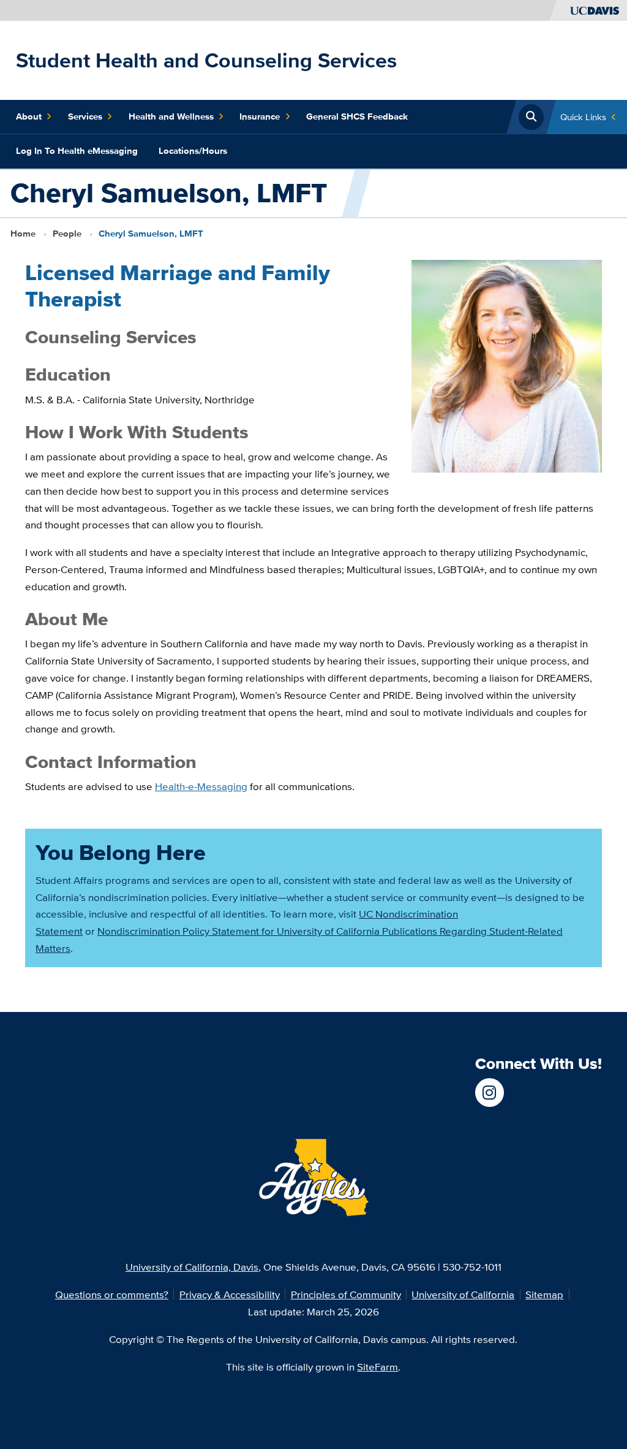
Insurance (259, 116)
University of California (462, 1294)
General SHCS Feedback (357, 116)
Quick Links (583, 116)
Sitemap (544, 1294)
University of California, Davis (192, 1266)
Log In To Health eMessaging (77, 151)
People (67, 233)
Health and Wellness (171, 116)
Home (23, 233)
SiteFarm (377, 1366)
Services (85, 116)
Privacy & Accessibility (229, 1294)
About (29, 116)
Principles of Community (346, 1294)
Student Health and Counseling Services (206, 60)
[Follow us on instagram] (489, 1092)
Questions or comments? (111, 1294)
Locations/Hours (193, 151)
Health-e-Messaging (201, 786)
